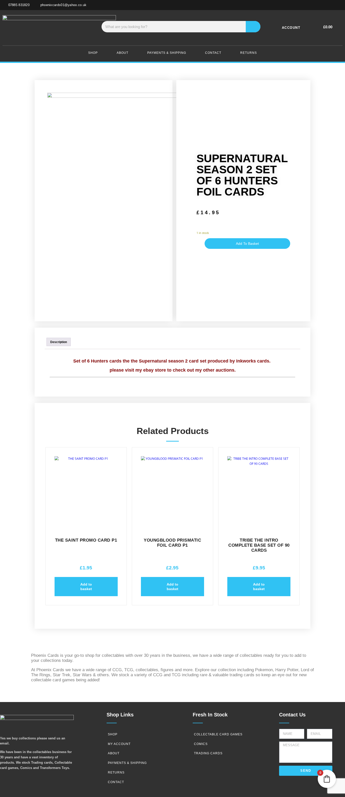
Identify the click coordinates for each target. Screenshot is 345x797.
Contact (213, 53)
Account (291, 28)
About (122, 53)
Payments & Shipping (166, 53)
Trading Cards (208, 753)
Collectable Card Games (218, 734)
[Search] (253, 26)
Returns (248, 53)
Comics (201, 744)
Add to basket (247, 243)
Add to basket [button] (86, 586)
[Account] (307, 26)
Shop (93, 53)
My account (119, 744)
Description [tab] (58, 342)
